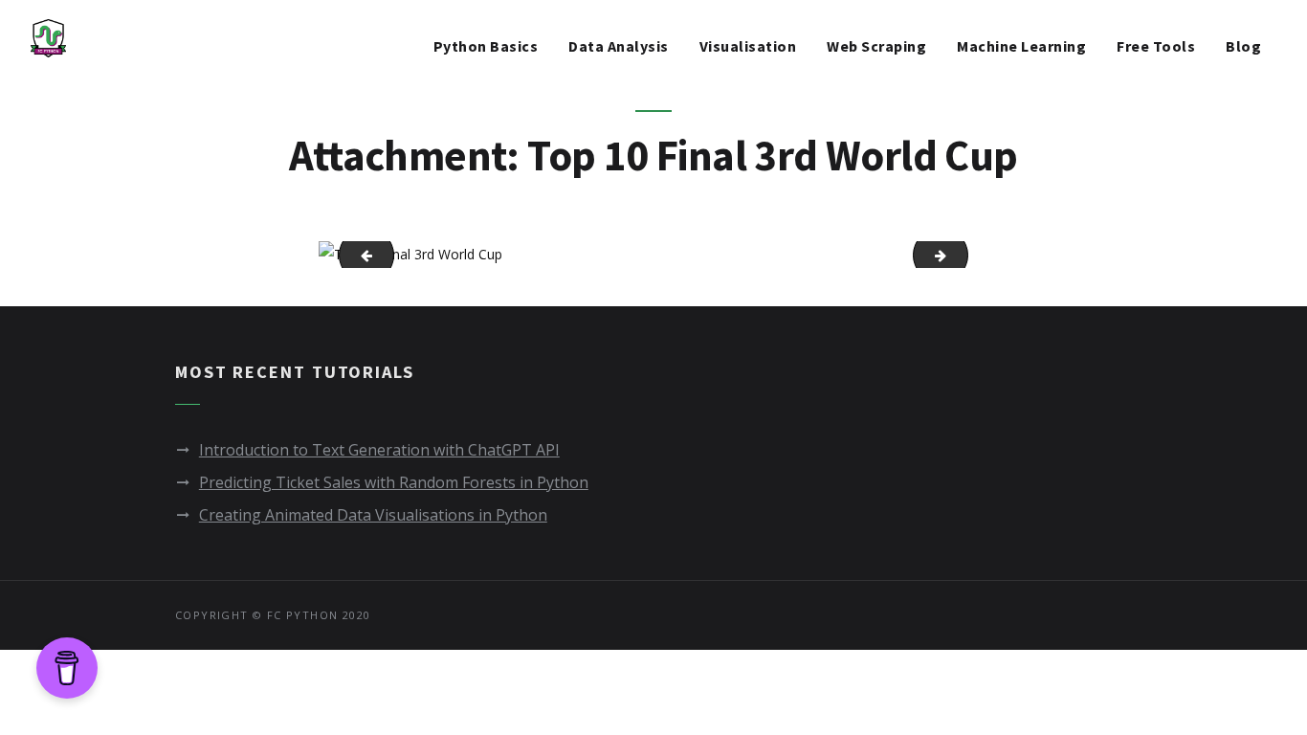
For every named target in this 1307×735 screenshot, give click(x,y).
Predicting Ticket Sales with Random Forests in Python (393, 482)
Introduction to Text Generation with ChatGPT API (379, 449)
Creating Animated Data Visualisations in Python (373, 514)
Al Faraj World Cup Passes (359, 254)
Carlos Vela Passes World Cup (961, 254)
